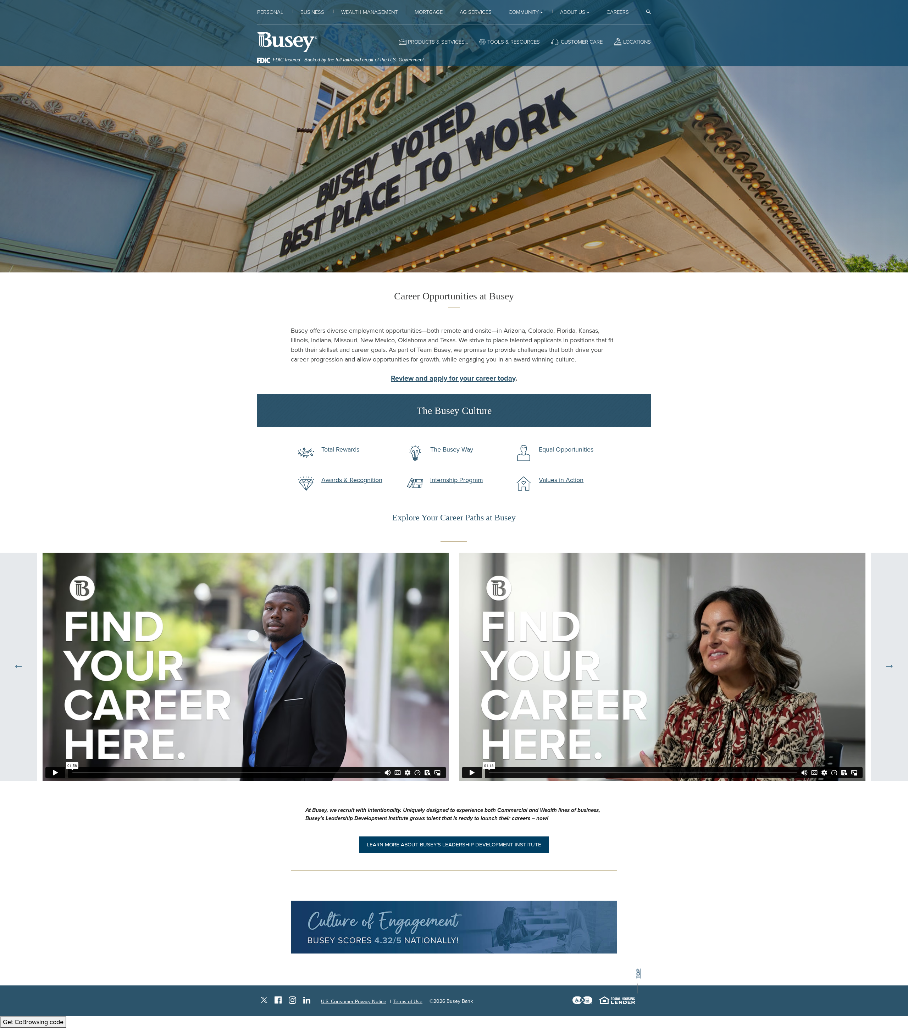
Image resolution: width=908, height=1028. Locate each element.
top (638, 973)
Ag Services (476, 12)
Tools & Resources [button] (513, 42)
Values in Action (561, 480)
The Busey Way (451, 449)
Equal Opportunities (566, 449)
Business (312, 12)
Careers (618, 12)
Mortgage (429, 12)
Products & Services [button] (436, 42)
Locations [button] (637, 42)
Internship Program (456, 480)
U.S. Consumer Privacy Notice (353, 1002)
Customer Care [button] (582, 42)
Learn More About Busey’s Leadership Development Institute (454, 844)
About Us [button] (572, 12)
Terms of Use (407, 1002)
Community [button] (524, 12)
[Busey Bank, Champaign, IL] (287, 42)
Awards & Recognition (351, 480)
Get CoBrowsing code (33, 1022)
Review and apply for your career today (453, 378)
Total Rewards (340, 449)
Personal (270, 12)
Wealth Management (369, 12)
